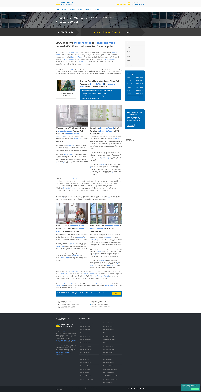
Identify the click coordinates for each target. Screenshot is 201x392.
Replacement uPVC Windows (110, 369)
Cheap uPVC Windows (108, 323)
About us (129, 43)
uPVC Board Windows (108, 329)
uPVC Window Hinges (85, 342)
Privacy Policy (59, 389)
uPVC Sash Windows (108, 346)
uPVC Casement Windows (109, 333)
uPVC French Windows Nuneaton (99, 302)
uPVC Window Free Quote (86, 379)
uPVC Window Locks (85, 352)
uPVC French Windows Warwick (65, 302)
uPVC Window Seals (85, 369)
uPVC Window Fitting (85, 336)
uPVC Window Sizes (108, 382)
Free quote (88, 9)
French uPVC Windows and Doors (111, 375)
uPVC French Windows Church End (99, 304)
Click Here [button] (191, 386)
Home (57, 9)
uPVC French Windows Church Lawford (100, 306)
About (64, 9)
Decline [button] (186, 389)
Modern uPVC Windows (108, 366)
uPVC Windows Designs (85, 333)
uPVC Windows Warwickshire (65, 301)
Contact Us (116, 293)
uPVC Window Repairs (85, 366)
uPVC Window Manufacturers (110, 379)
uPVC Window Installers (85, 346)
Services (72, 9)
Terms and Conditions (91, 388)
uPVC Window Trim (107, 359)
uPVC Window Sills (84, 372)
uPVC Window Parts (85, 356)
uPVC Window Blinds (85, 329)
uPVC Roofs (106, 342)
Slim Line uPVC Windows (109, 349)
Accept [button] (195, 389)
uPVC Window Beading (85, 326)
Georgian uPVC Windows (109, 339)
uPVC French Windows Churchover (66, 307)
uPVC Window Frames (85, 339)
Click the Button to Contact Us (106, 32)
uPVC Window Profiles (85, 362)
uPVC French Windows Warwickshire (100, 301)
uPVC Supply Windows (85, 375)
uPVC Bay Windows (107, 326)
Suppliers (129, 47)
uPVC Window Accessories (86, 323)
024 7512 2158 (121, 4)
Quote (128, 60)
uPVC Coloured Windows (109, 336)
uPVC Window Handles (85, 349)
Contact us (129, 65)
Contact (98, 9)
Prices (80, 9)
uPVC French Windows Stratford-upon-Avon (68, 304)
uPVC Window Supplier (108, 372)
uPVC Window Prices (85, 359)
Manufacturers (130, 51)
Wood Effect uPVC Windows (110, 356)
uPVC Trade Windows (108, 352)
